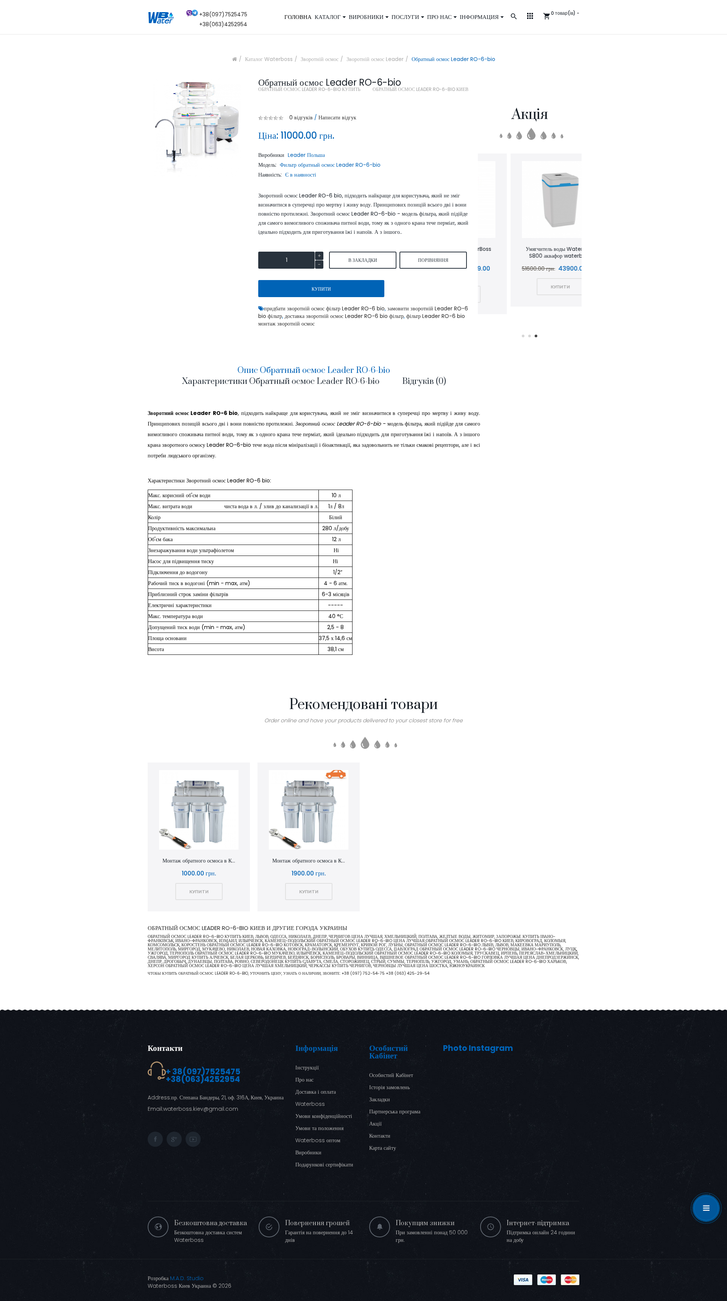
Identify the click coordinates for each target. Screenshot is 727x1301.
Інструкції (307, 1067)
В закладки (362, 260)
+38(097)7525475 (223, 14)
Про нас (304, 1079)
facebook (155, 1139)
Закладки (379, 1099)
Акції (375, 1123)
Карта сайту (382, 1148)
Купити (321, 289)
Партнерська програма (394, 1111)
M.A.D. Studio (187, 1278)
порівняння (433, 260)
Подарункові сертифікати (324, 1164)
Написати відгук (337, 117)
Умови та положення (319, 1128)
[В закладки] (509, 200)
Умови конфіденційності (323, 1116)
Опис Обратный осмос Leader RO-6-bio (313, 370)
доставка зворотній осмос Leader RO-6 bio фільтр (344, 316)
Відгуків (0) (424, 381)
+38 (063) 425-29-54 (407, 973)
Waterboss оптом (317, 1140)
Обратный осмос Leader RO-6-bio (453, 59)
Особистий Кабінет (391, 1075)
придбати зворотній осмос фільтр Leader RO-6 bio (324, 308)
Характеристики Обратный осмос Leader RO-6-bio (280, 381)
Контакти (165, 1048)
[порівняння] (529, 200)
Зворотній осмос (320, 59)
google (174, 1139)
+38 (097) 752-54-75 (364, 973)
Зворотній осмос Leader (375, 59)
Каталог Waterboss (269, 59)
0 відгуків (301, 117)
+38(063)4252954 (223, 24)
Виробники (308, 1152)
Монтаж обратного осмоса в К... (198, 860)
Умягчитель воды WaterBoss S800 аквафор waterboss (529, 252)
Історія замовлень (389, 1087)
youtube (193, 1139)
